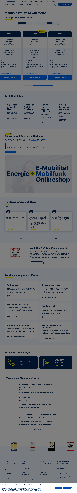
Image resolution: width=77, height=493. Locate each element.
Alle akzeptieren (67, 487)
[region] (38, 488)
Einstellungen (50, 487)
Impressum (8, 491)
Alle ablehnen (58, 487)
